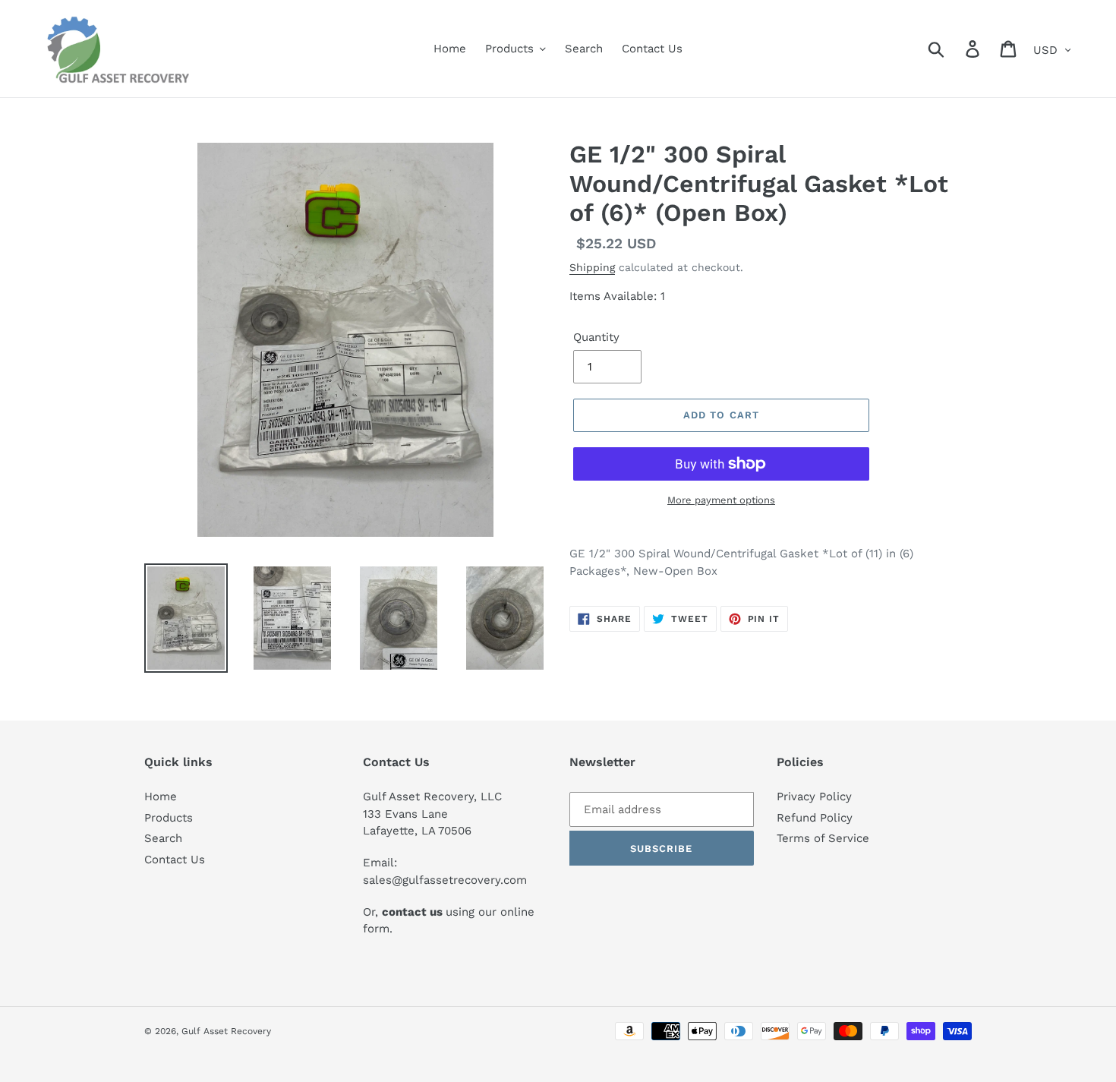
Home (160, 796)
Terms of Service (823, 838)
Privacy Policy (814, 796)
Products (168, 818)
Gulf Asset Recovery (226, 1031)
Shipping (592, 267)
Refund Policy (815, 818)
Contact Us (174, 859)
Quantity (596, 337)
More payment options (721, 500)
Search (163, 838)
